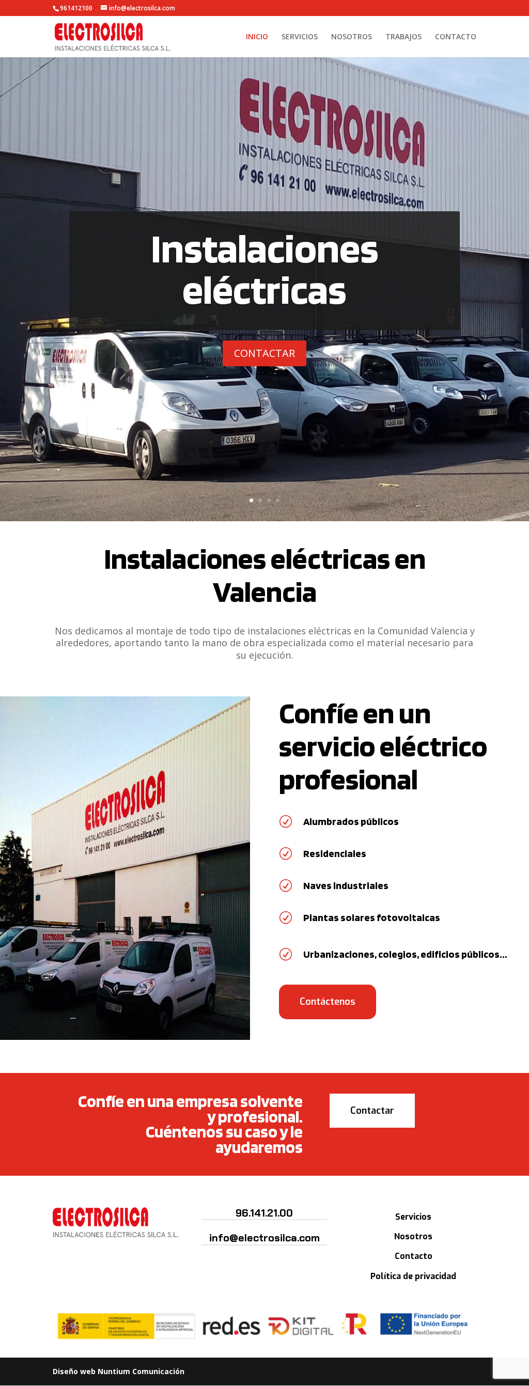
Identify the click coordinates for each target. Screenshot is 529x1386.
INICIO (257, 37)
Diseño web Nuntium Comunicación (118, 1371)
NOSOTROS (351, 37)
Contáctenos (327, 1001)
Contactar (372, 1110)
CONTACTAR (264, 353)
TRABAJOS (403, 37)
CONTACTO (455, 37)
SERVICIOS (300, 37)
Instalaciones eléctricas (265, 268)
